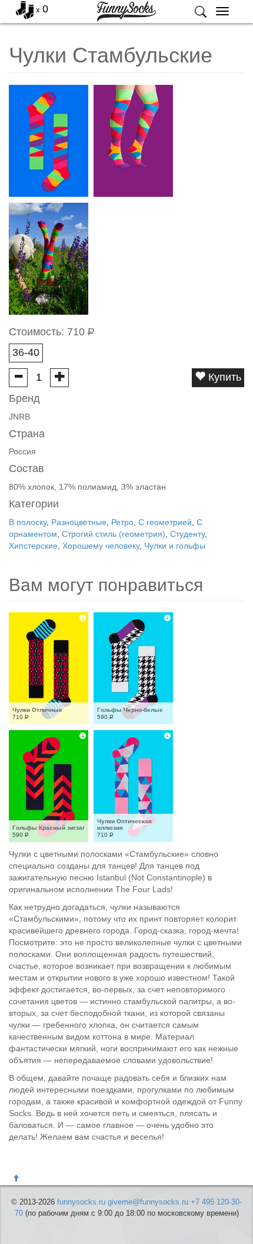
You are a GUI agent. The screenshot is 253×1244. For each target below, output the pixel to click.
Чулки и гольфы (174, 545)
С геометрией (165, 522)
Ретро (122, 522)
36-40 (25, 352)
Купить (223, 377)
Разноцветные (78, 522)
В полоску (27, 522)
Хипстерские (33, 545)
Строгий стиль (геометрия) (113, 534)
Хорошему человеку (100, 545)
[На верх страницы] (16, 1178)
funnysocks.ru (81, 1201)
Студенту (187, 534)
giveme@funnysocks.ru (148, 1201)
